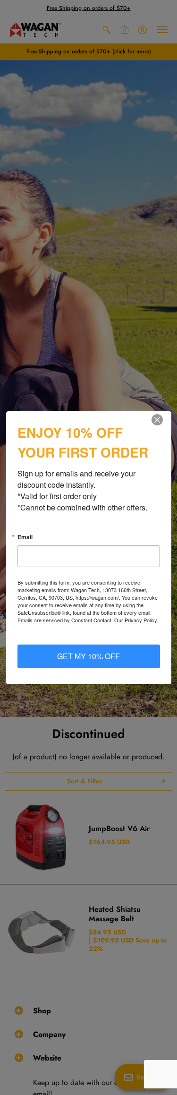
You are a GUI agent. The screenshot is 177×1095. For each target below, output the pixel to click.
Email (25, 537)
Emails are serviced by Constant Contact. (65, 620)
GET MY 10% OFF (88, 656)
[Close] (163, 419)
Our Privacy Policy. (136, 620)
